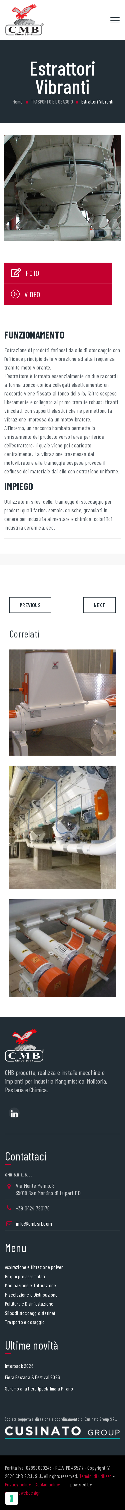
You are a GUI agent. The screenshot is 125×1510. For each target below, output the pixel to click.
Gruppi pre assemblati (25, 1276)
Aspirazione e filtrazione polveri (34, 1267)
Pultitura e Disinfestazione (29, 1303)
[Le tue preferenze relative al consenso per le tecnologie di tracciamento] (11, 1498)
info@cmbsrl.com (34, 1223)
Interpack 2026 (19, 1366)
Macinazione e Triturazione (30, 1285)
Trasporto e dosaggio (25, 1322)
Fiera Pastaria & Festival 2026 (32, 1377)
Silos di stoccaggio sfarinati (31, 1313)
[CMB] (24, 20)
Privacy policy (18, 1484)
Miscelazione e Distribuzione (31, 1294)
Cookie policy (47, 1484)
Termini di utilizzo (95, 1476)
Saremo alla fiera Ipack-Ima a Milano (39, 1388)
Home (17, 102)
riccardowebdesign (23, 1493)
